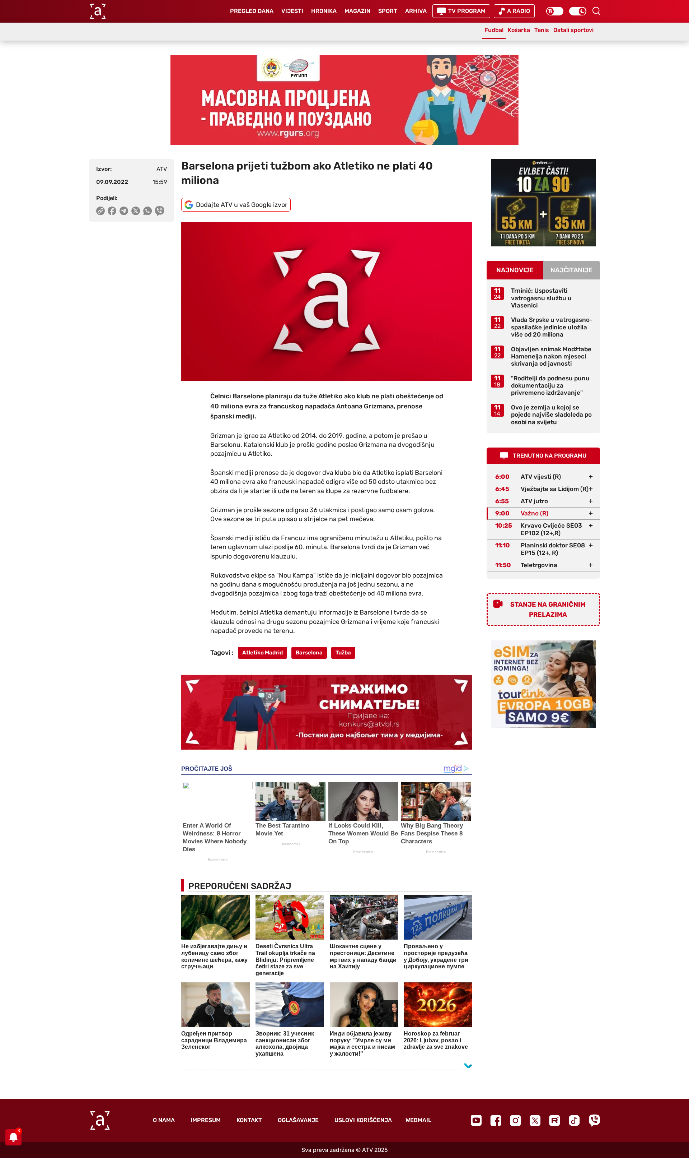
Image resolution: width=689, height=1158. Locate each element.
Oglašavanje (298, 1120)
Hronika (324, 11)
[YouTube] (476, 1120)
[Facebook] (495, 1120)
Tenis (541, 30)
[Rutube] (554, 1120)
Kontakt (249, 1120)
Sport (387, 11)
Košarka (519, 30)
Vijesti (292, 11)
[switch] (554, 11)
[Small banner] (543, 202)
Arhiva (416, 11)
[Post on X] (135, 211)
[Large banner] (344, 100)
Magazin (357, 11)
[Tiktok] (574, 1120)
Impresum (206, 1120)
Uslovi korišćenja (363, 1120)
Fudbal (493, 30)
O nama (164, 1120)
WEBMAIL (418, 1120)
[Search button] (596, 11)
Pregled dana (251, 11)
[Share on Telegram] (123, 211)
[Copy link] (100, 211)
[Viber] (594, 1120)
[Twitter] (535, 1120)
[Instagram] (515, 1120)
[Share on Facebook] (112, 211)
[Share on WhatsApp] (147, 211)
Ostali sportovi (573, 30)
